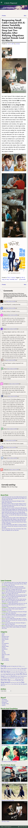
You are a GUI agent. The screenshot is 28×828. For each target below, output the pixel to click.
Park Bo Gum (6, 677)
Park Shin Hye (5, 680)
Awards (3, 633)
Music (3, 650)
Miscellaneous (4, 649)
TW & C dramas (11, 277)
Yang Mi (6, 684)
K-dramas (4, 647)
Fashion (3, 640)
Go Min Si (22, 277)
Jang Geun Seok (11, 668)
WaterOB (3, 705)
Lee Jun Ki (14, 674)
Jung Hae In (5, 670)
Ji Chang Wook (23, 668)
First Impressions (5, 643)
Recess (3, 657)
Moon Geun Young (19, 676)
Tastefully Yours (13, 279)
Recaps (3, 656)
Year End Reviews (5, 660)
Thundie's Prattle (5, 703)
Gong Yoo (14, 666)
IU (6, 668)
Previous (3, 15)
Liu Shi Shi (8, 676)
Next (25, 15)
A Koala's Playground (10, 3)
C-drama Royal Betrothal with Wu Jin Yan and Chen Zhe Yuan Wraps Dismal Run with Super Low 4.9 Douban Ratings (14, 605)
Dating (3, 666)
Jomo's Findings (5, 701)
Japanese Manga (5, 646)
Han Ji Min (23, 666)
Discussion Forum (5, 636)
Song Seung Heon (13, 682)
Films (3, 642)
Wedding (3, 684)
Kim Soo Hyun (5, 672)
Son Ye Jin (19, 682)
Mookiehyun (4, 702)
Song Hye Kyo (19, 680)
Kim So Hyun (23, 670)
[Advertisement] (11, 555)
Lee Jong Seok (7, 674)
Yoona (12, 684)
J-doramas (4, 644)
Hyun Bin (3, 668)
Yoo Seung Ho (24, 684)
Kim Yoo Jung (19, 672)
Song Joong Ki (5, 682)
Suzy (22, 682)
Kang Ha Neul (5, 279)
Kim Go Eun (13, 670)
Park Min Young (13, 677)
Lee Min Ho (21, 674)
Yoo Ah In (9, 684)
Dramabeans (4, 699)
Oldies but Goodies (6, 654)
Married (13, 676)
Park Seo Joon (21, 677)
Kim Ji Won (18, 670)
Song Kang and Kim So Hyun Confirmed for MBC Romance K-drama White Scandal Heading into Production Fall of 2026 (14, 609)
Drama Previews (5, 639)
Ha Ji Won (19, 666)
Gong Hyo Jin (9, 666)
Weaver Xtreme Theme (23, 826)
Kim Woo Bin (13, 672)
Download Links (5, 637)
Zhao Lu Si (3, 685)
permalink (23, 279)
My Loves (4, 653)
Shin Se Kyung (13, 680)
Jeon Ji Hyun (17, 668)
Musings (3, 651)
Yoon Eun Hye (17, 684)
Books (3, 635)
